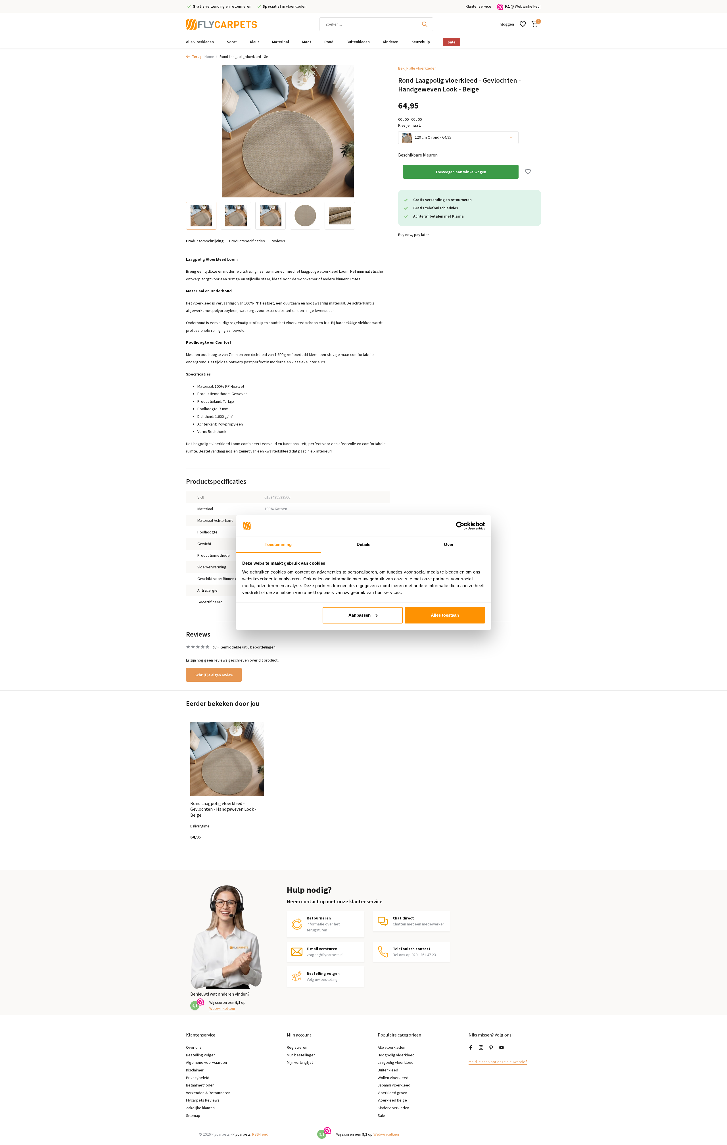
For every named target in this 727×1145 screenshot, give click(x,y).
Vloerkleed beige (392, 1100)
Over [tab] (449, 544)
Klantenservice (478, 6)
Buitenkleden (358, 41)
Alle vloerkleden (200, 41)
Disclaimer (195, 1070)
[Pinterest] (491, 1048)
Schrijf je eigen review (214, 674)
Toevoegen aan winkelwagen (460, 171)
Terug (196, 56)
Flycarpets (242, 1134)
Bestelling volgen (201, 1055)
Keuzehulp (420, 41)
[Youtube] (501, 1048)
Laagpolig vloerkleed (395, 1062)
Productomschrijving (204, 240)
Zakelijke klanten (200, 1107)
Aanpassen (359, 615)
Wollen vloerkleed (393, 1077)
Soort (232, 41)
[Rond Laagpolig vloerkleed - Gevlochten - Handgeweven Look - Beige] (227, 759)
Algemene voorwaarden (206, 1062)
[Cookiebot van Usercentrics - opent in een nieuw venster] (460, 526)
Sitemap (193, 1115)
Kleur (254, 41)
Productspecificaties (247, 240)
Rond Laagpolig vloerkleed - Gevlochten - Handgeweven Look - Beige (223, 809)
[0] (533, 24)
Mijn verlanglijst (300, 1062)
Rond (328, 41)
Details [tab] (364, 544)
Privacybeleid (197, 1077)
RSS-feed (260, 1134)
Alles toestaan (445, 615)
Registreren (297, 1047)
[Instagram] (481, 1048)
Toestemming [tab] (278, 544)
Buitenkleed (388, 1070)
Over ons (194, 1047)
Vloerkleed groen (392, 1092)
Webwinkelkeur (528, 6)
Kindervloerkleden (393, 1107)
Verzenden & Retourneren (208, 1092)
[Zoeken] (424, 24)
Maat (306, 41)
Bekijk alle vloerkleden (417, 68)
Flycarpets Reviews (203, 1100)
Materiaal (280, 41)
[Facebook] (471, 1048)
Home (209, 56)
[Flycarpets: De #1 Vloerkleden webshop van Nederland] (221, 24)
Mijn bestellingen (301, 1055)
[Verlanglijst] (523, 24)
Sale (452, 42)
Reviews (278, 240)
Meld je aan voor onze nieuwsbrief (498, 1061)
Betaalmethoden (200, 1085)
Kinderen (390, 41)
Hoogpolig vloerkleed (396, 1055)
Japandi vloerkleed (394, 1085)
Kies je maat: (409, 125)
